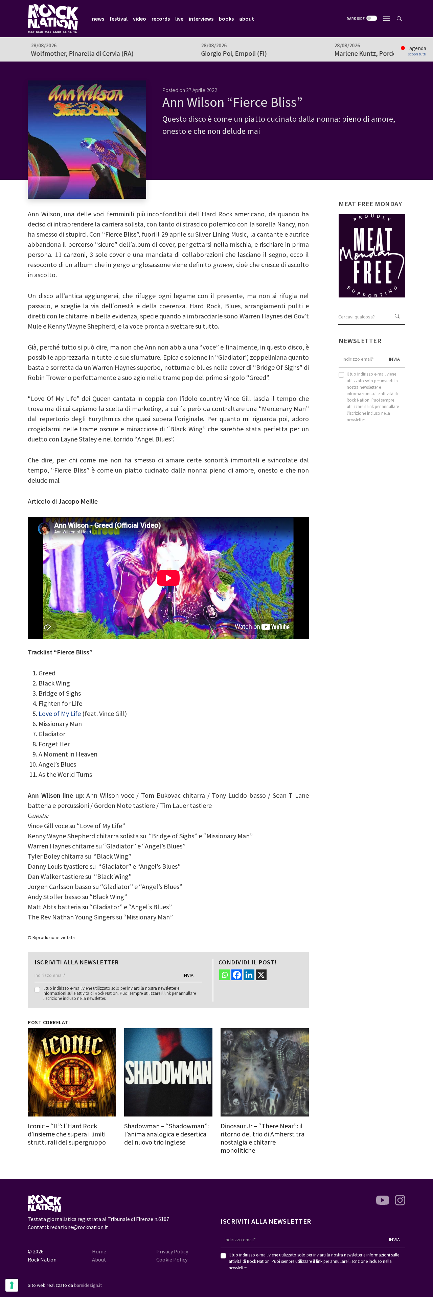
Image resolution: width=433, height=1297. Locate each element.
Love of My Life (60, 713)
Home (99, 1251)
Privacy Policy (172, 1251)
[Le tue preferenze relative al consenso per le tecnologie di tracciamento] (11, 1285)
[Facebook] (236, 974)
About (99, 1259)
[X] (261, 974)
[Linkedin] (249, 974)
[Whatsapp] (224, 974)
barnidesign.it (88, 1285)
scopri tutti (417, 54)
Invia (188, 975)
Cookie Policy (171, 1259)
